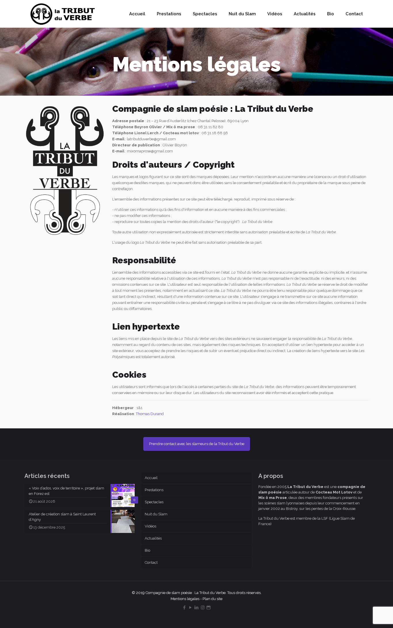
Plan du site (212, 599)
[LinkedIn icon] (196, 607)
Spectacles (154, 502)
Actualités (153, 538)
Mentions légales (185, 599)
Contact (151, 562)
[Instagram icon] (203, 607)
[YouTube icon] (190, 607)
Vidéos (150, 526)
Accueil (151, 478)
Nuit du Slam (156, 514)
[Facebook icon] (184, 607)
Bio (147, 550)
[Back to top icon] (365, 616)
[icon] (209, 607)
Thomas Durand (150, 414)
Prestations (154, 490)
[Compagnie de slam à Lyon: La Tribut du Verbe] (63, 13)
